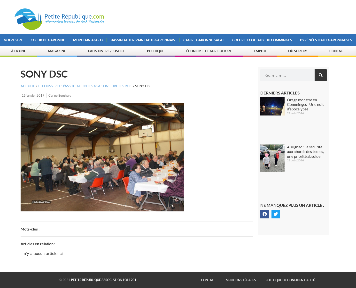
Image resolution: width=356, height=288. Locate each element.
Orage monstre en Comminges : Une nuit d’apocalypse (305, 104)
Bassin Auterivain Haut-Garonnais (143, 40)
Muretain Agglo (88, 40)
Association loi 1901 (103, 280)
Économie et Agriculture (209, 51)
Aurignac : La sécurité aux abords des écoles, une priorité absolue (305, 151)
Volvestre (13, 40)
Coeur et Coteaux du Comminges (262, 40)
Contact (337, 51)
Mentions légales (241, 280)
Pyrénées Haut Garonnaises (326, 40)
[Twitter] (275, 214)
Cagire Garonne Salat (203, 40)
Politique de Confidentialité (290, 280)
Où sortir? (297, 51)
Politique (155, 51)
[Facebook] (264, 214)
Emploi (260, 51)
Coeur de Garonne (48, 40)
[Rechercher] (321, 75)
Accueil (28, 86)
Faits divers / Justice (106, 51)
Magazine (57, 51)
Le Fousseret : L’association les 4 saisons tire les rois (85, 86)
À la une (18, 51)
